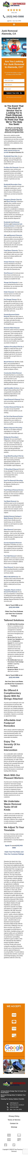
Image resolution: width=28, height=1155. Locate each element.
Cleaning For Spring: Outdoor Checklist (12, 1099)
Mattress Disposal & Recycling (13, 427)
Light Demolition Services (11, 388)
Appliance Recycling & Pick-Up (13, 346)
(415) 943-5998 (17, 74)
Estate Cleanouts (9, 292)
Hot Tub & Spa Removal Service (13, 416)
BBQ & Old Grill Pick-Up (11, 576)
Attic (5, 235)
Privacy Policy (14, 1116)
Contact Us (14, 1123)
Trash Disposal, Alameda (13, 116)
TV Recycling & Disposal (11, 469)
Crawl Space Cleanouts (11, 250)
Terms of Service (14, 1120)
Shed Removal (8, 273)
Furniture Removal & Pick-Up (12, 407)
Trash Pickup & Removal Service (13, 490)
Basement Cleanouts (15, 235)
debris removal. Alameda (14, 131)
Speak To (8, 845)
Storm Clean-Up (11, 201)
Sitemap (14, 1127)
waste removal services (11, 150)
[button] (14, 24)
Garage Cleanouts (9, 261)
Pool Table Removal (10, 556)
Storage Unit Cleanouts (11, 282)
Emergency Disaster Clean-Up (13, 199)
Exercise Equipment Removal (12, 542)
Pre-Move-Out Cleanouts (11, 167)
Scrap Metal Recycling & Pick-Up (13, 456)
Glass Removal (8, 529)
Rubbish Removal (9, 516)
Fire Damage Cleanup (10, 299)
